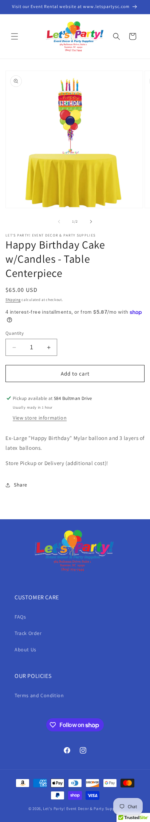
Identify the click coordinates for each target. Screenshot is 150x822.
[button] (15, 36)
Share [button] (20, 484)
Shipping (13, 299)
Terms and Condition (39, 695)
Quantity (14, 333)
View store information (40, 417)
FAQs (20, 616)
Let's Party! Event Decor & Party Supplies (82, 808)
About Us (25, 649)
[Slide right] (91, 222)
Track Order (28, 633)
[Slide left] (59, 222)
